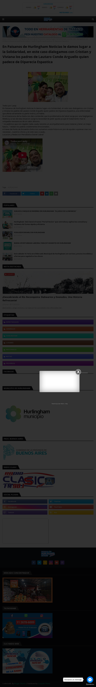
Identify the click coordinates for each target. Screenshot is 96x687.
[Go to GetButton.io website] (90, 684)
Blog (66, 403)
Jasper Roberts (60, 403)
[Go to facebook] (90, 679)
